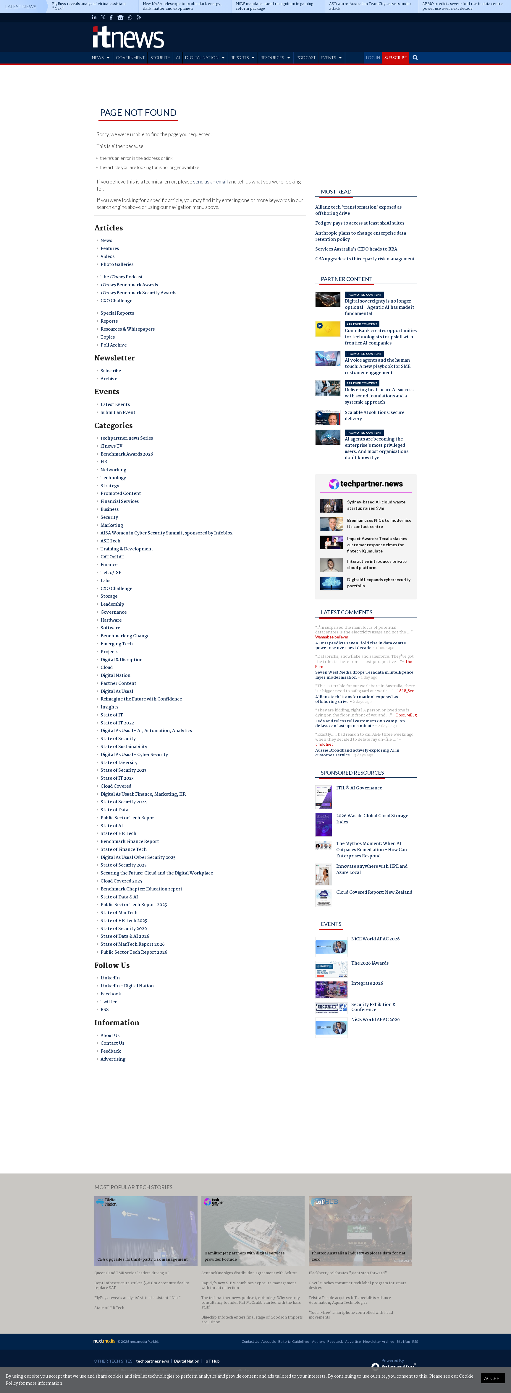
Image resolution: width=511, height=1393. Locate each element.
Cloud (107, 667)
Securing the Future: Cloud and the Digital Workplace (157, 873)
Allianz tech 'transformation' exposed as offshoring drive (358, 210)
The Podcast (122, 277)
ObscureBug (406, 715)
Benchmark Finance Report (130, 841)
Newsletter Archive (378, 1341)
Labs (105, 580)
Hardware (111, 620)
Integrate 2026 (367, 984)
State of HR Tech (118, 833)
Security (109, 517)
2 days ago (362, 701)
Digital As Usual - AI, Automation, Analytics (146, 730)
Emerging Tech (117, 644)
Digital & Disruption (122, 660)
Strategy (110, 486)
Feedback (111, 1051)
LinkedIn (110, 978)
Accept (493, 1378)
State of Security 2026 (124, 928)
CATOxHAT (112, 557)
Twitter (109, 1002)
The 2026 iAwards (370, 964)
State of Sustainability (124, 746)
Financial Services (120, 501)
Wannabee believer (331, 637)
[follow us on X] (103, 17)
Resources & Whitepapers (128, 329)
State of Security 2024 (124, 802)
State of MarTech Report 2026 (133, 944)
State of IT (112, 715)
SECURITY (160, 57)
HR (104, 462)
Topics (108, 337)
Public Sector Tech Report (128, 818)
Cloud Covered (116, 786)
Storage (109, 596)
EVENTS (328, 57)
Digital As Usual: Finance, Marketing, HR (143, 794)
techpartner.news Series (127, 438)
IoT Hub (212, 1360)
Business (110, 509)
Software (110, 628)
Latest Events (115, 404)
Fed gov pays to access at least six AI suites (359, 223)
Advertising (113, 1059)
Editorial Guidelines (294, 1341)
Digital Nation (115, 675)
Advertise (353, 1341)
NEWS (98, 57)
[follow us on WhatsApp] (130, 17)
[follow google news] (120, 17)
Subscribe (111, 371)
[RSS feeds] (139, 17)
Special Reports (117, 313)
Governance (114, 612)
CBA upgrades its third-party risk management (365, 259)
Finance (109, 564)
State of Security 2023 (123, 770)
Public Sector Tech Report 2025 (134, 904)
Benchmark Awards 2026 (127, 454)
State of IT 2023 (117, 778)
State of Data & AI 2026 (125, 936)
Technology (113, 478)
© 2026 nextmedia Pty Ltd (137, 1341)
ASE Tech (110, 541)
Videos (107, 256)
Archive (109, 379)
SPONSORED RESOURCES (352, 772)
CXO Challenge (116, 301)
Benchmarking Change (125, 636)
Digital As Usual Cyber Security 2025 (138, 857)
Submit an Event (118, 412)
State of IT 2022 (117, 723)
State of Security (118, 738)
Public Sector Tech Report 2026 (134, 952)
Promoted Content (121, 493)
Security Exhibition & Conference (373, 1008)
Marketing (112, 525)
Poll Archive (114, 345)
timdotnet (324, 744)
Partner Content (118, 683)
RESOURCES (272, 57)
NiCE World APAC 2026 (375, 940)
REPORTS (239, 57)
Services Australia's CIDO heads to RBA (356, 249)
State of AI (112, 826)
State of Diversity (119, 762)
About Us (110, 1035)
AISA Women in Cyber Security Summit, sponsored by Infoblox (166, 533)
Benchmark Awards (129, 285)
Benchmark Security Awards (138, 293)
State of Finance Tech (124, 849)
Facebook (111, 994)
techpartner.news (152, 1360)
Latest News (20, 6)
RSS (105, 1009)
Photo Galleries (117, 264)
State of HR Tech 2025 (124, 920)
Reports (109, 321)
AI (178, 57)
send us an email (210, 181)
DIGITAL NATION (202, 57)
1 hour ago (385, 648)
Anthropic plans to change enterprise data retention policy (360, 236)
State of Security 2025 (124, 865)
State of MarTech (119, 912)
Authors (318, 1341)
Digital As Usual (117, 691)
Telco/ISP (111, 572)
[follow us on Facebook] (111, 17)
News (106, 240)
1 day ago (369, 677)
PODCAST (306, 57)
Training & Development (127, 549)
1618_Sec (405, 690)
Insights (109, 707)
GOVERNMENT (130, 57)
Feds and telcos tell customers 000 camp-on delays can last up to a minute (360, 723)
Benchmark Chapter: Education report (141, 889)
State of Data (114, 810)
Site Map (403, 1341)
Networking (113, 470)
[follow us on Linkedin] (94, 17)
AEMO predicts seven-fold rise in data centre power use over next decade (360, 645)
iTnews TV (111, 446)
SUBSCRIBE (395, 57)
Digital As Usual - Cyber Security (134, 754)
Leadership (112, 604)
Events (331, 924)
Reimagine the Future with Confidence (141, 699)
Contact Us (112, 1043)
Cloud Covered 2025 (121, 881)
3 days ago (363, 755)
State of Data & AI (119, 897)
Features (110, 248)
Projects (109, 652)
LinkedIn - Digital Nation (127, 986)
